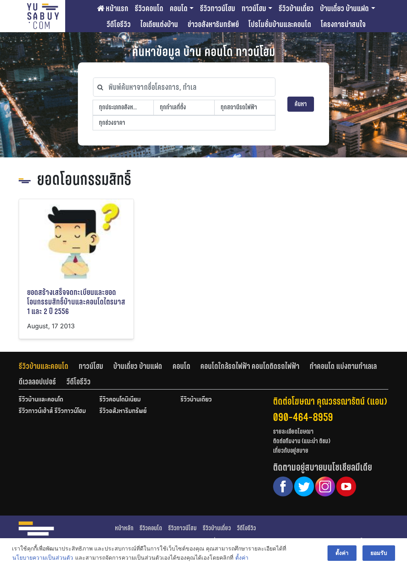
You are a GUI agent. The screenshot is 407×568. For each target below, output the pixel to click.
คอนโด (179, 8)
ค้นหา (301, 104)
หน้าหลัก (124, 528)
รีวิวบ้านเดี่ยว (296, 8)
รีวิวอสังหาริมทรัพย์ (123, 411)
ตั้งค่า (241, 557)
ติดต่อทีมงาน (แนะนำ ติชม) (301, 441)
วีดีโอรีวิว (119, 24)
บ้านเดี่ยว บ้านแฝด (344, 8)
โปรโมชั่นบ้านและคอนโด (279, 24)
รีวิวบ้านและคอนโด (43, 366)
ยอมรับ (378, 552)
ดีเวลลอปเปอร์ (37, 381)
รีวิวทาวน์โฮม (217, 8)
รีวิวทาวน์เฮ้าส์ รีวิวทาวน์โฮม (52, 411)
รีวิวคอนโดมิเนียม (120, 400)
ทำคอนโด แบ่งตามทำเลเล (343, 366)
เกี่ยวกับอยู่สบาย (290, 450)
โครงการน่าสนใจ (343, 24)
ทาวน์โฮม (254, 8)
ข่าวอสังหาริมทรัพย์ (213, 24)
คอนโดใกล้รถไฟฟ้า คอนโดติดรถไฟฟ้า (249, 366)
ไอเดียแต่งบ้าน (159, 24)
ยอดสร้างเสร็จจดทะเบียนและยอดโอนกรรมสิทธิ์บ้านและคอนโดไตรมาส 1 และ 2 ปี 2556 (76, 302)
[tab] (49, 366)
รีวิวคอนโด (149, 8)
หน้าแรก (116, 8)
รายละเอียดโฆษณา (293, 431)
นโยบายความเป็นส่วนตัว (42, 557)
